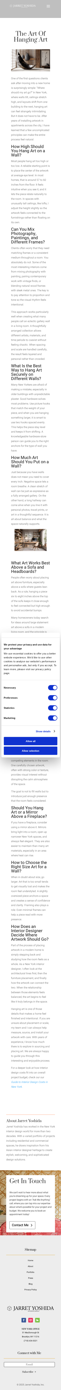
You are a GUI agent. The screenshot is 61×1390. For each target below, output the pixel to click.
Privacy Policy (30, 1289)
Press (30, 1278)
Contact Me (20, 1225)
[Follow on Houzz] (37, 1320)
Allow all (30, 741)
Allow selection (30, 750)
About (30, 1266)
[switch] (52, 697)
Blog (31, 1283)
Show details (43, 731)
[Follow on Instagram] (30, 1320)
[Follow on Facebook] (23, 1320)
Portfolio (30, 1272)
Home (30, 1260)
